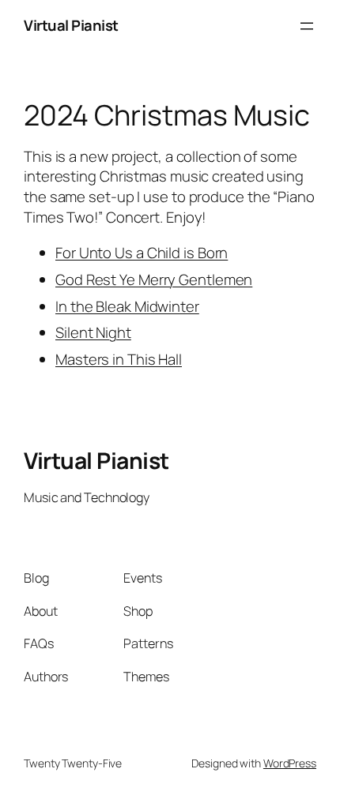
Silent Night (93, 332)
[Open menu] (306, 26)
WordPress (289, 763)
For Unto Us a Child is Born (141, 252)
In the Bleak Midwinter (127, 306)
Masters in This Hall (118, 359)
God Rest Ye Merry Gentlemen (153, 279)
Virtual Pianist (71, 25)
